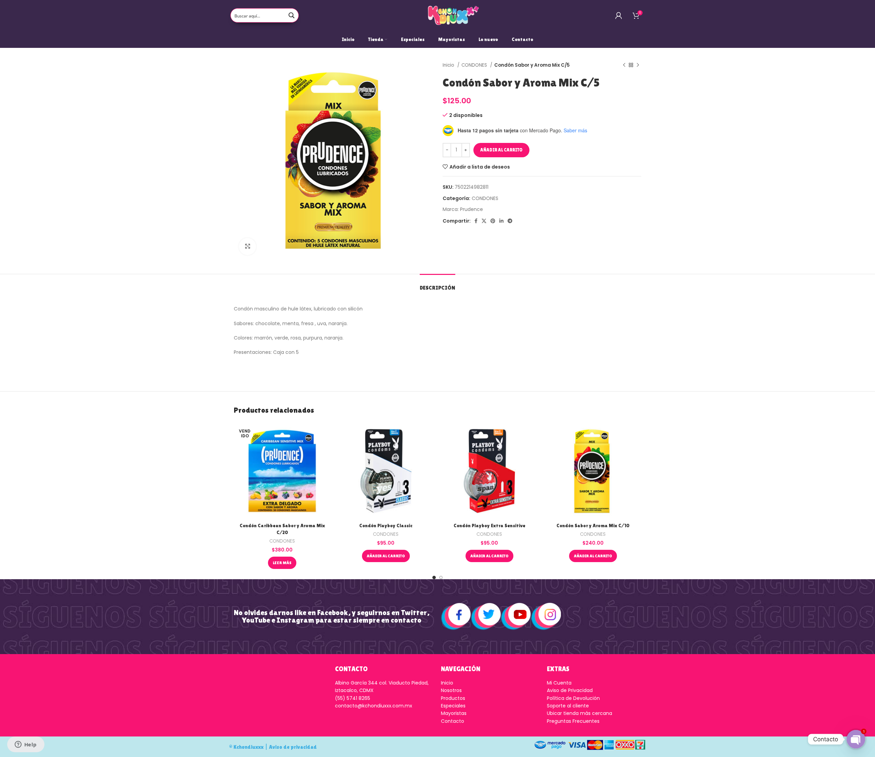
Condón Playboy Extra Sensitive (489, 525)
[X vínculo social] (484, 220)
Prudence (471, 209)
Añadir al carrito (501, 149)
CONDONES (474, 65)
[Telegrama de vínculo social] (510, 220)
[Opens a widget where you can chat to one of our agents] (25, 745)
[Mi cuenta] (618, 15)
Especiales (453, 705)
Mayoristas (454, 713)
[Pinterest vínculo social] (492, 220)
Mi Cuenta (559, 682)
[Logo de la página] (453, 15)
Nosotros (451, 690)
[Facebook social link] (476, 220)
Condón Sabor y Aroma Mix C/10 (593, 525)
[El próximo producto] (637, 65)
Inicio (449, 65)
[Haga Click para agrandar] (247, 246)
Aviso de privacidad (293, 747)
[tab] (437, 284)
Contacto (452, 721)
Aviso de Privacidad (570, 690)
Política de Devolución (573, 698)
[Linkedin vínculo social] (501, 220)
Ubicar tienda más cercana (579, 713)
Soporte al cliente (568, 705)
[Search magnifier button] (291, 15)
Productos (453, 698)
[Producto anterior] (624, 65)
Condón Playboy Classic (386, 525)
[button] (386, 556)
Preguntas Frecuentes (573, 721)
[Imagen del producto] (385, 471)
